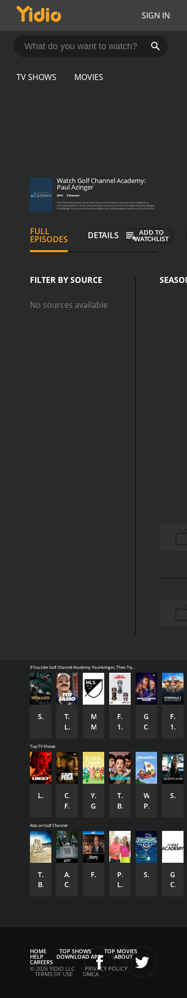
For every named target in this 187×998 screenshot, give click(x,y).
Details (103, 235)
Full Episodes (49, 235)
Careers (41, 962)
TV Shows (36, 77)
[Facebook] (99, 962)
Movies (88, 77)
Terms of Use (54, 974)
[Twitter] (141, 962)
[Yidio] (38, 15)
